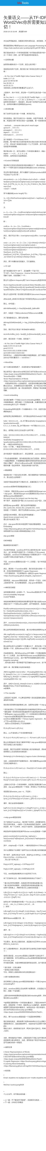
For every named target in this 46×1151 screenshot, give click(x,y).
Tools (23, 3)
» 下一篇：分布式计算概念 (13, 1102)
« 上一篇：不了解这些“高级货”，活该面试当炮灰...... (23, 1100)
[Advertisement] (23, 1127)
